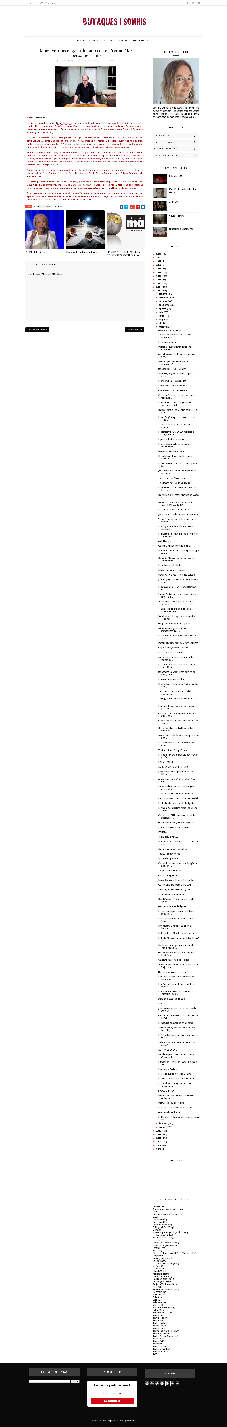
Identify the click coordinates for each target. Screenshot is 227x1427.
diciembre (164, 294)
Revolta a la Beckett (167, 1069)
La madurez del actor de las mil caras (175, 1023)
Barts (155, 1211)
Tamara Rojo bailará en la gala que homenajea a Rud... (174, 610)
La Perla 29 (158, 1266)
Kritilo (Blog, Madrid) (163, 1258)
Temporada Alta (160, 1351)
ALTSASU (174, 202)
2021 (159, 261)
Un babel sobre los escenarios (172, 369)
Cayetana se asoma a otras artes (173, 960)
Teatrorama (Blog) (161, 1349)
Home (31, 3)
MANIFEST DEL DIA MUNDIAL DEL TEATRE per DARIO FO (175, 503)
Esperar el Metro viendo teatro (172, 439)
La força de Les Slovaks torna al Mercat (176, 933)
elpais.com (41, 117)
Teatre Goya (158, 1320)
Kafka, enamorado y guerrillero (172, 849)
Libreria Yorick (159, 1271)
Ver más (192, 117)
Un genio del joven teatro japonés (174, 623)
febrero (163, 1123)
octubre (163, 301)
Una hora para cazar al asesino (172, 972)
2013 (159, 290)
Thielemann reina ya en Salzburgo (174, 483)
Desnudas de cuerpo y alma (171, 1103)
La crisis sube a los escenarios (172, 381)
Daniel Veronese (85, 61)
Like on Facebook (163, 142)
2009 (159, 1141)
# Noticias (57, 206)
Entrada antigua (134, 329)
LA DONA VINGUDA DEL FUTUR (173, 767)
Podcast (123, 40)
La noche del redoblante (169, 565)
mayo (162, 319)
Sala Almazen (159, 1294)
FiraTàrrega (158, 1250)
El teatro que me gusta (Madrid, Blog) (171, 1232)
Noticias (108, 40)
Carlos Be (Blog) (160, 1219)
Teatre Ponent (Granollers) (165, 1336)
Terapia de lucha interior (169, 870)
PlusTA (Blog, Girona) (163, 1281)
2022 (159, 257)
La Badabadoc (159, 1261)
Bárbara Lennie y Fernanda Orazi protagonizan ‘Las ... (173, 629)
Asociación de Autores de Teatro (168, 1209)
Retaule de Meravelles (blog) (166, 1289)
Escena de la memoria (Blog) (166, 1242)
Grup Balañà (159, 1255)
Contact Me (47, 3)
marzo (162, 327)
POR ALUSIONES (166, 762)
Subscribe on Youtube (166, 149)
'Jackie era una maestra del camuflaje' (175, 793)
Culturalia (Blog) (160, 1222)
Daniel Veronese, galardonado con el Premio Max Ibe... (175, 946)
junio (162, 316)
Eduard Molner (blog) (163, 1224)
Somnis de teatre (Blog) (164, 1307)
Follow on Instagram (166, 155)
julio (161, 312)
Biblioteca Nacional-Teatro (165, 1214)
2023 (159, 254)
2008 (159, 1145)
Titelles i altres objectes (169, 854)
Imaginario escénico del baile (171, 998)
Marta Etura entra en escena (171, 570)
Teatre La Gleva (160, 1323)
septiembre (165, 305)
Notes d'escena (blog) (163, 1276)
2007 (159, 1149)
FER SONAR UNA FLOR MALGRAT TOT (177, 827)
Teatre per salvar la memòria (171, 385)
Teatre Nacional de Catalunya (167, 1331)
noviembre (165, 297)
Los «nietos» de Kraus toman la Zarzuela (177, 1078)
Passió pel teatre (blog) (164, 1279)
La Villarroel (158, 1268)
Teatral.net (158, 1315)
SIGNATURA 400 (166, 1091)
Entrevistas (141, 40)
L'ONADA (162, 832)
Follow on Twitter (164, 136)
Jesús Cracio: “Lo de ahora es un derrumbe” (178, 514)
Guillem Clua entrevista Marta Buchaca (176, 885)
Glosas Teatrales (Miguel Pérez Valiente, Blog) (174, 1253)
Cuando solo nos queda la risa (172, 390)
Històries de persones (181, 228)
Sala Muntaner (160, 1302)
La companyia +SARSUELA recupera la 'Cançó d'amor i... (176, 433)
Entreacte (157, 1240)
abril (161, 323)
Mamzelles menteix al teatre (171, 451)
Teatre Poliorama (161, 1333)
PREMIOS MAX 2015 (35, 252)
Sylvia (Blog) (159, 1310)
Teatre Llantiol (159, 1325)
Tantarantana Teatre (162, 1312)
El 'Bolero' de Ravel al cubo (171, 679)
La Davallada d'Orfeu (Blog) (166, 1263)
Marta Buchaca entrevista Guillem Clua (176, 880)
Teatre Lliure (159, 1328)
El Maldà (157, 1230)
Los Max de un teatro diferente (82, 252)
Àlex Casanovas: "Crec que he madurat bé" (178, 798)
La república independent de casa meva (176, 1107)
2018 (159, 272)
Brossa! (161, 1003)
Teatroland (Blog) (161, 1346)
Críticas (93, 40)
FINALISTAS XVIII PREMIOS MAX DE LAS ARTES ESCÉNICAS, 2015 (124, 253)
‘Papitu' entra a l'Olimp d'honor (172, 750)
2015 (159, 283)
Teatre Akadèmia (161, 1318)
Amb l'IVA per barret (168, 541)
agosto (163, 308)
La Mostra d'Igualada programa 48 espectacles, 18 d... (174, 403)
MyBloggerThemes (127, 1420)
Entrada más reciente (37, 329)
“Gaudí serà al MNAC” (168, 837)
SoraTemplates (109, 1420)
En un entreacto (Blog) (163, 1237)
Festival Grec (159, 1248)
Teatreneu (157, 1343)
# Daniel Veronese (42, 206)
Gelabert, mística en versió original (174, 546)
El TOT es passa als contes (170, 652)
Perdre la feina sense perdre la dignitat (176, 803)
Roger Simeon (159, 1292)
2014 (159, 287)
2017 (159, 276)
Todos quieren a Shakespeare (172, 478)
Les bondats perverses (168, 858)
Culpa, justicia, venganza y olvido (174, 647)
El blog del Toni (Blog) (163, 1227)
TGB (155, 1354)
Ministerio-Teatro (161, 1274)
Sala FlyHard (159, 1300)
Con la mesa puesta (167, 875)
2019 (159, 268)
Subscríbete (112, 1400)
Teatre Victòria (159, 1341)
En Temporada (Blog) (163, 1235)
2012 (159, 1131)
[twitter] (193, 3)
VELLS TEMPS (176, 215)
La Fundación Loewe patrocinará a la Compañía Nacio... (175, 992)
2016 (159, 279)
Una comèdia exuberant (169, 1112)
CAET (155, 1217)
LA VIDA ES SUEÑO (167, 1050)
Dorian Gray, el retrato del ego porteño (176, 575)
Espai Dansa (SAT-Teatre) (165, 1245)
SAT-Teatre (158, 1305)
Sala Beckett (158, 1297)
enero (162, 1127)
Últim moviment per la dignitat (172, 906)
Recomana (158, 1287)
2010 (159, 1138)
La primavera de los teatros (171, 894)
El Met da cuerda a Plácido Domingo (175, 1074)
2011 (159, 1134)
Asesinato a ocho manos (169, 330)
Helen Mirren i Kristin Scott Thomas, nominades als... (175, 457)
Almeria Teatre (159, 1206)
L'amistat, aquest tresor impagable (174, 889)
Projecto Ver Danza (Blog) (165, 1284)
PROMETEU (175, 175)
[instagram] (198, 3)
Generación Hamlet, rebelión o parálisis (176, 822)
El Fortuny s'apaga (167, 342)
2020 (159, 265)
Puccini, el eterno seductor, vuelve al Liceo (178, 643)
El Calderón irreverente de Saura (173, 509)
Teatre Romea (159, 1338)
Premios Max (108, 61)
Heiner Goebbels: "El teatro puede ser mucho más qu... (176, 1096)
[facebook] (187, 3)
